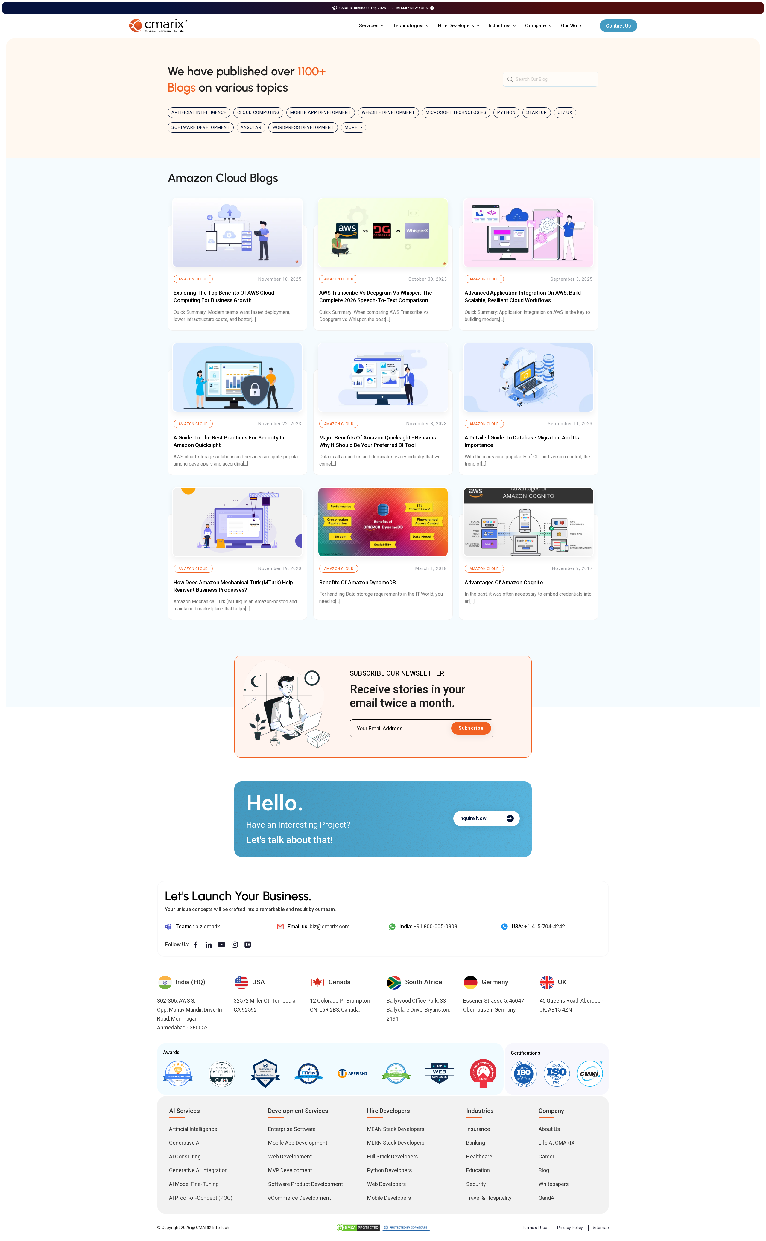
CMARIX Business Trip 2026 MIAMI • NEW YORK (383, 8)
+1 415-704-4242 (544, 926)
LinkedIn (208, 944)
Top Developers (265, 1073)
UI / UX (565, 112)
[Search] (510, 79)
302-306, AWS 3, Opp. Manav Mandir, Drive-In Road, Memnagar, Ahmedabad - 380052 (189, 1014)
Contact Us (618, 26)
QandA (546, 1198)
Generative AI (185, 1143)
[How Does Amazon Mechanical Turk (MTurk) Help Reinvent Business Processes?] (237, 522)
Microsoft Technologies (456, 112)
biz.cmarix (207, 926)
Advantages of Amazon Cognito (504, 582)
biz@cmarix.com (330, 926)
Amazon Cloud (193, 279)
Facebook (196, 944)
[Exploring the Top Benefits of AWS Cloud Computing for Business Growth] (237, 232)
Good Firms (178, 1073)
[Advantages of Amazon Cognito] (528, 522)
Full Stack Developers (392, 1156)
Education (478, 1170)
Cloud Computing (258, 112)
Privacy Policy (570, 1227)
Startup (536, 112)
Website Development (388, 112)
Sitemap (601, 1227)
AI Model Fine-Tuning (194, 1184)
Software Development (200, 127)
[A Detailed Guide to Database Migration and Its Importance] (528, 377)
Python (506, 112)
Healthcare (479, 1156)
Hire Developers (456, 25)
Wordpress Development (303, 127)
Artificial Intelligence (199, 112)
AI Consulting (185, 1156)
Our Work (571, 25)
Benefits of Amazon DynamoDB (357, 582)
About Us (549, 1129)
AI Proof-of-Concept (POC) (200, 1198)
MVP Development (290, 1170)
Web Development (290, 1156)
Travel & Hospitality (489, 1198)
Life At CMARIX (556, 1143)
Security (476, 1184)
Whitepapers (554, 1184)
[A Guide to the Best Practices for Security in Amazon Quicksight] (237, 377)
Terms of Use (534, 1227)
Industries (500, 25)
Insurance (478, 1129)
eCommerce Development (299, 1198)
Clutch (221, 1073)
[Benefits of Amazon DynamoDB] (383, 522)
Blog (544, 1170)
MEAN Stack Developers (396, 1129)
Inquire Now (473, 818)
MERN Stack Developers (396, 1143)
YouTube (221, 944)
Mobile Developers (389, 1198)
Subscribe (471, 728)
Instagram (234, 944)
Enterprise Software (292, 1129)
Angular (251, 127)
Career (546, 1156)
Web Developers (386, 1184)
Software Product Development (305, 1184)
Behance (248, 944)
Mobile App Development (320, 112)
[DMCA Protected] (358, 1227)
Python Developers (389, 1170)
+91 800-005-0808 (435, 926)
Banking (475, 1143)
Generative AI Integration (198, 1170)
